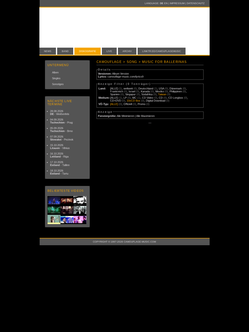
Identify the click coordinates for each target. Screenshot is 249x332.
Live (109, 51)
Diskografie (87, 51)
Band (65, 51)
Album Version (120, 73)
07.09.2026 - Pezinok (61, 138)
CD (161, 97)
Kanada (145, 91)
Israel (132, 91)
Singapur (130, 94)
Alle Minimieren (125, 115)
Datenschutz (196, 3)
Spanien (115, 94)
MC (134, 97)
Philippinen (175, 91)
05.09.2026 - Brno (61, 129)
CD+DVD (115, 100)
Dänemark (175, 88)
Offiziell (128, 104)
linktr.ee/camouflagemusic (161, 51)
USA (161, 88)
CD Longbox (175, 97)
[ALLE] (114, 88)
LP (125, 97)
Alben (55, 72)
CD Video (147, 97)
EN (166, 3)
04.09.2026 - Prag (61, 121)
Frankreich (116, 91)
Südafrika (146, 94)
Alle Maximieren (145, 115)
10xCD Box (133, 100)
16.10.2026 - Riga (59, 155)
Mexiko (159, 91)
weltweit (128, 88)
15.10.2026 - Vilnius (60, 146)
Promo (141, 104)
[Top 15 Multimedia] (67, 210)
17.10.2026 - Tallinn (60, 163)
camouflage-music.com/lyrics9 (125, 76)
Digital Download (155, 100)
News (47, 51)
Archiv (127, 51)
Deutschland (145, 88)
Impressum (177, 3)
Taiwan (162, 94)
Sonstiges (58, 84)
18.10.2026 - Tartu (59, 172)
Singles (56, 78)
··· (150, 123)
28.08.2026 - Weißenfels (59, 112)
